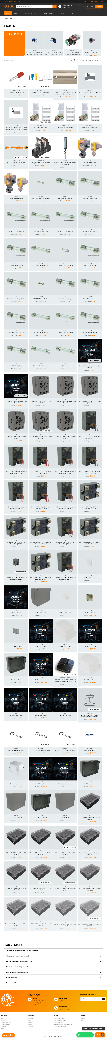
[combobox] (36, 6)
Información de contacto (60, 1026)
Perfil (82, 1020)
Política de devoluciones (60, 1020)
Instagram (30, 1026)
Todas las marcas (5, 1024)
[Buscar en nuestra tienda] (54, 6)
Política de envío (58, 1022)
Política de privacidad (59, 1018)
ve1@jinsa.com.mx (98, 1)
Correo (29, 1020)
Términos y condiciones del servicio (63, 1024)
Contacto (3, 1026)
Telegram (30, 1022)
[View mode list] (77, 60)
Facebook (30, 1024)
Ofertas (3, 1020)
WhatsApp (30, 1018)
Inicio (2, 1018)
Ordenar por (84, 60)
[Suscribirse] (103, 999)
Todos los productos (6, 1022)
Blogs (2, 1028)
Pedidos (83, 1018)
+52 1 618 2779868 (88, 1)
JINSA (50, 1036)
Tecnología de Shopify (57, 1036)
